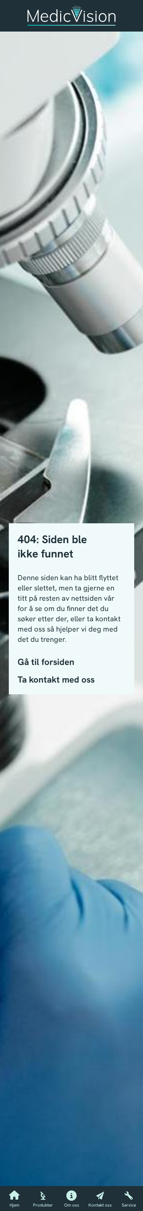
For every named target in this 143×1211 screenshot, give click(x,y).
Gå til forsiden (46, 662)
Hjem (14, 1205)
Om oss (71, 1205)
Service (129, 1205)
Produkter (43, 1205)
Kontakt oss (100, 1205)
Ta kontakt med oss (56, 679)
